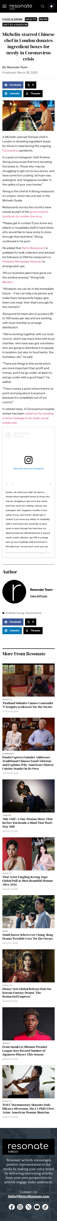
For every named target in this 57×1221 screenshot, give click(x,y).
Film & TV (7, 699)
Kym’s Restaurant (33, 248)
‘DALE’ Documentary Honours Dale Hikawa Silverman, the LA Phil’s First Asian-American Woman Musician (28, 1109)
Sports (6, 1043)
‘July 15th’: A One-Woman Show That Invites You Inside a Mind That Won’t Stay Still (27, 823)
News (43, 19)
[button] (12, 85)
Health (31, 19)
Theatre (6, 815)
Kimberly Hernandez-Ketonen (22, 261)
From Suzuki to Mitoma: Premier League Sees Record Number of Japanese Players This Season (25, 1051)
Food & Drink (12, 19)
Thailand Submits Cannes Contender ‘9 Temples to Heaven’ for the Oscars (28, 705)
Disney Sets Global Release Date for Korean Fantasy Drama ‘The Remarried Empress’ (26, 993)
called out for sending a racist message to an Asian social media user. (28, 418)
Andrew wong (14, 613)
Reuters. (7, 282)
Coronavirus (10, 150)
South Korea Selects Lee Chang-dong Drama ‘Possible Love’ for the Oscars (27, 936)
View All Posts (38, 596)
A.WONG (27, 552)
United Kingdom (15, 24)
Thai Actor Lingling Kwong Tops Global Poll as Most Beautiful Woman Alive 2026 (27, 881)
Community (8, 753)
